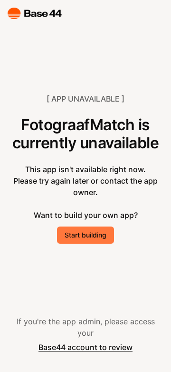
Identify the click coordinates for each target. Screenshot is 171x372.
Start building (85, 235)
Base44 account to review (85, 347)
